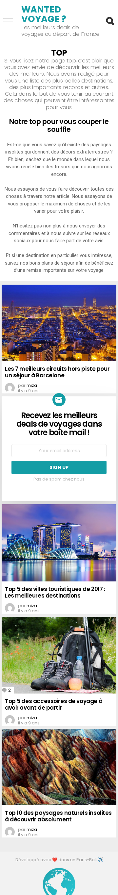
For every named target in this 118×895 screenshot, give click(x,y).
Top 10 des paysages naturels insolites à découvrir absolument (58, 816)
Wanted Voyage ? (43, 14)
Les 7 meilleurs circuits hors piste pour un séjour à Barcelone (57, 372)
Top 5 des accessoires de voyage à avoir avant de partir (53, 704)
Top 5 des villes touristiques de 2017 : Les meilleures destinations (55, 592)
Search (110, 21)
